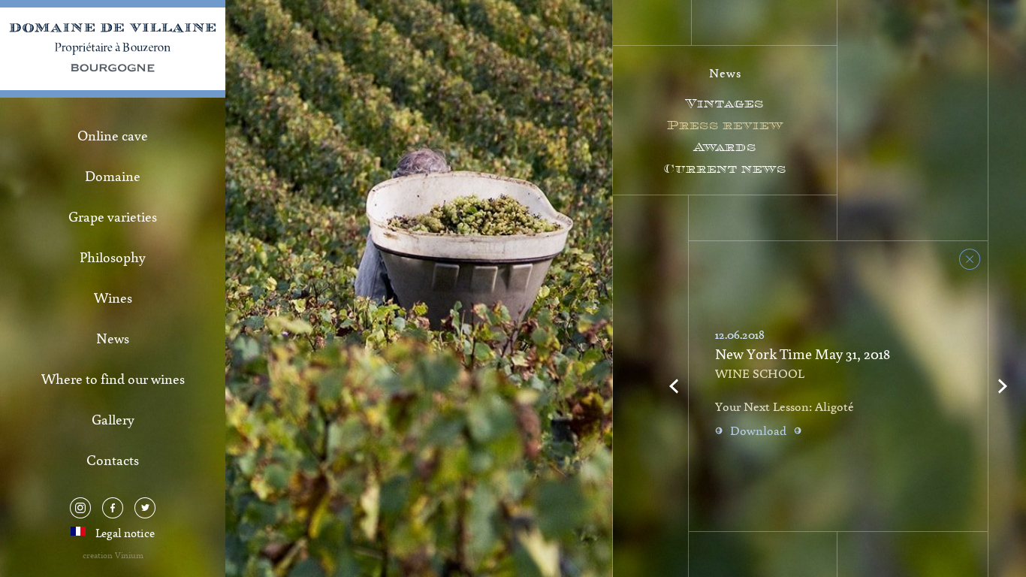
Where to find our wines (113, 379)
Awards (725, 147)
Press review (725, 125)
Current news (725, 169)
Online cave (112, 135)
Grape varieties (112, 216)
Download (758, 430)
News (112, 338)
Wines (113, 297)
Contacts (112, 460)
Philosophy (113, 257)
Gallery (113, 419)
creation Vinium (113, 554)
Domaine (112, 176)
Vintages (725, 103)
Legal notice (125, 532)
